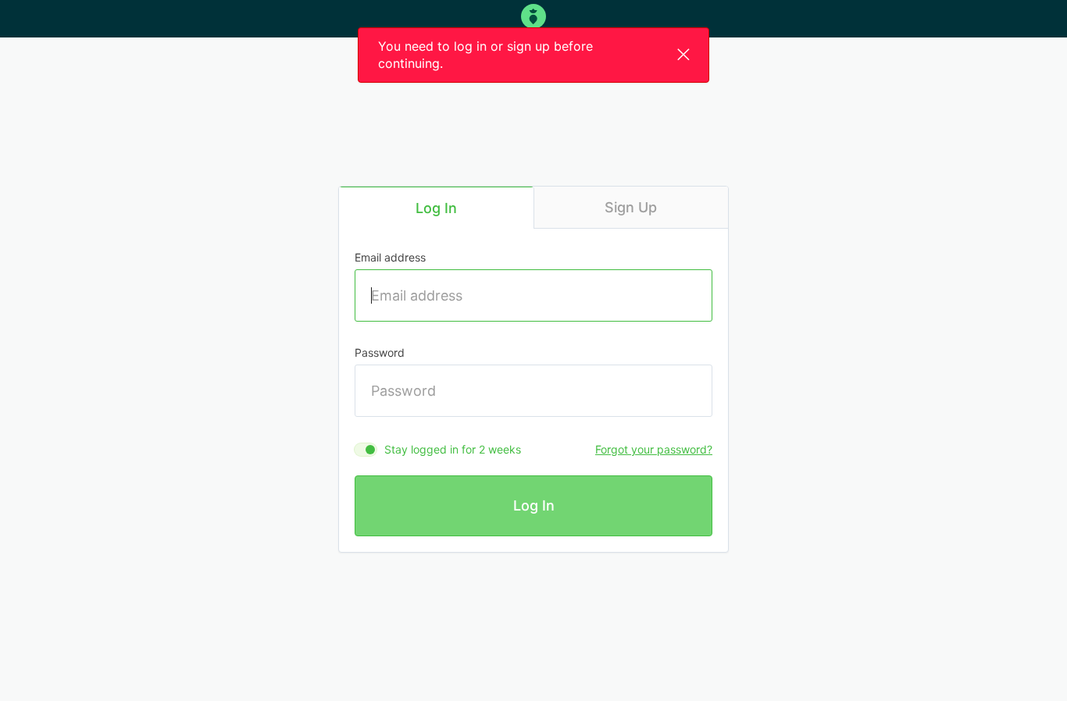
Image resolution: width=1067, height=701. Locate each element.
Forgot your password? (653, 449)
